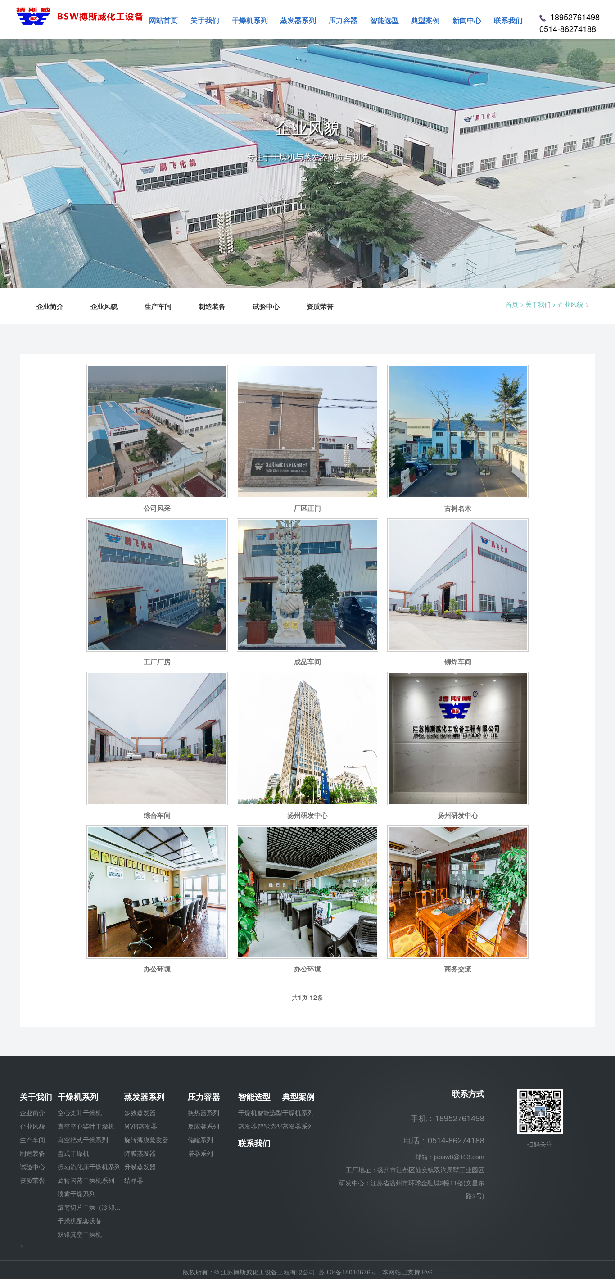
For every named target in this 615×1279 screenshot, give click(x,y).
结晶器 (133, 1179)
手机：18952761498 (447, 1118)
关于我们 (538, 303)
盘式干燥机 (73, 1152)
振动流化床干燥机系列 (89, 1166)
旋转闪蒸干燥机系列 (86, 1179)
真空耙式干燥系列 (83, 1139)
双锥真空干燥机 (80, 1233)
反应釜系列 (203, 1125)
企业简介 (49, 306)
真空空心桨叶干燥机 (86, 1125)
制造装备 (212, 306)
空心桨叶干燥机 (80, 1112)
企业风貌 (104, 306)
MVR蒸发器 (140, 1125)
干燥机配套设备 (80, 1220)
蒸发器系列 (144, 1096)
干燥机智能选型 (260, 1112)
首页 (512, 303)
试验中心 (266, 306)
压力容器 (204, 1096)
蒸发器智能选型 (260, 1125)
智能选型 (254, 1096)
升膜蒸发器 (140, 1166)
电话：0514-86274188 (443, 1140)
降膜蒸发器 (140, 1152)
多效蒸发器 (140, 1112)
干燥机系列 (78, 1096)
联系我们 (254, 1143)
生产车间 (158, 306)
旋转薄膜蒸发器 (146, 1139)
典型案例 (298, 1096)
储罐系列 (200, 1139)
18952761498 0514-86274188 (569, 22)
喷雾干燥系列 (76, 1193)
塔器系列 (200, 1152)
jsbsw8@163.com (459, 1156)
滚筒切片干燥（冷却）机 (91, 1206)
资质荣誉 (320, 306)
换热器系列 (203, 1112)
